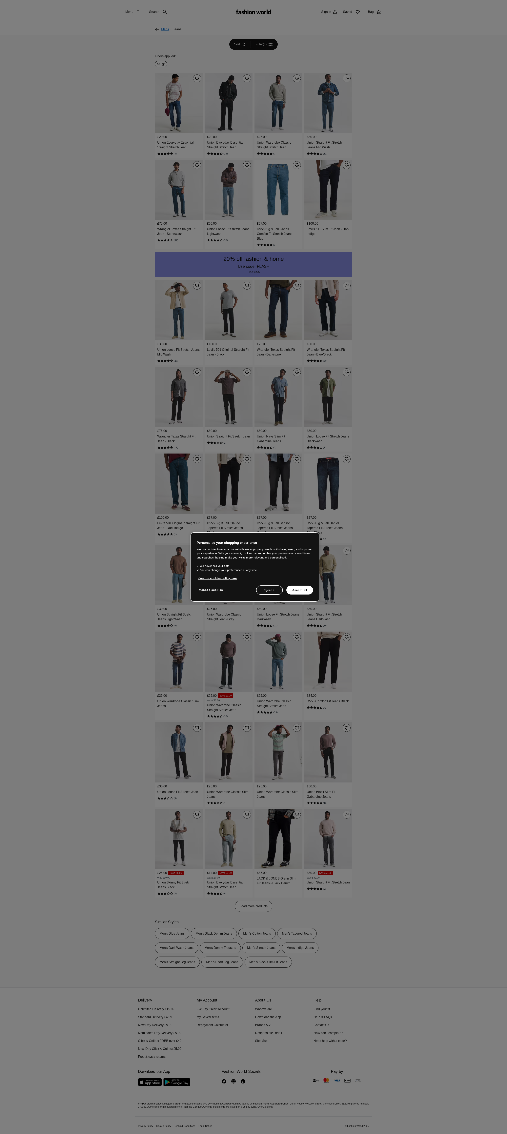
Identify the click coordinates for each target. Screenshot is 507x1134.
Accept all (299, 589)
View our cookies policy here (215, 578)
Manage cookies (210, 589)
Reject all (269, 589)
